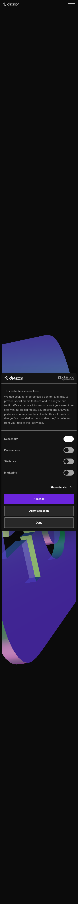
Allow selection (39, 510)
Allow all (39, 498)
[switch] (68, 450)
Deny (39, 522)
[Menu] (71, 4)
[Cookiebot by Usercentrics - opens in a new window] (58, 378)
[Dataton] (11, 4)
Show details (58, 487)
